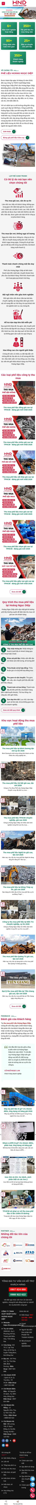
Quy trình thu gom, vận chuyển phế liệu (28, 1479)
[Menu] (3, 3)
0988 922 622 (18, 1294)
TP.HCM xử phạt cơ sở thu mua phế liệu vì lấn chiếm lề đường (18, 1212)
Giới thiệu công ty (10, 1458)
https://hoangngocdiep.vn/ (14, 1325)
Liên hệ (6, 1461)
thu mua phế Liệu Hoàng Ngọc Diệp (17, 1023)
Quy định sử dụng (28, 1467)
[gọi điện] (32, 1490)
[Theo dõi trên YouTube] (7, 1445)
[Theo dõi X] (10, 1440)
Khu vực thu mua (10, 1469)
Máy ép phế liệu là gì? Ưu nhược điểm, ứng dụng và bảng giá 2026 (18, 1110)
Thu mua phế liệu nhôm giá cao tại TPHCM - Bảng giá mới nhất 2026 (18, 443)
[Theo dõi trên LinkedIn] (3, 1445)
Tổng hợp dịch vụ (10, 1465)
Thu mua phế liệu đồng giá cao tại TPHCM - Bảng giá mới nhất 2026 (18, 409)
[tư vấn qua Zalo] (32, 1479)
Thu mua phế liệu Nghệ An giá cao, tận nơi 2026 (18, 853)
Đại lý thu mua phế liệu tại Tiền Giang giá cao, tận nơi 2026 (18, 992)
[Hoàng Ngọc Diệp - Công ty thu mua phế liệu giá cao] (20, 3)
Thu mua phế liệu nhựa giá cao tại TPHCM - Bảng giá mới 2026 (18, 548)
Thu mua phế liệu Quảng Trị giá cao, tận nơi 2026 (18, 958)
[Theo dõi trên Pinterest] (14, 1440)
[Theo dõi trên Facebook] (3, 1440)
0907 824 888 (18, 1289)
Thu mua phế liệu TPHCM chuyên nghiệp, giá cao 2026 (18, 819)
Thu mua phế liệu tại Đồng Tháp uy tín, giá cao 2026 (18, 888)
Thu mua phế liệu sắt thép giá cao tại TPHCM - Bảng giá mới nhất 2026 (18, 478)
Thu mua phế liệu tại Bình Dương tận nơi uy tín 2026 (18, 749)
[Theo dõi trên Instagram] (7, 1440)
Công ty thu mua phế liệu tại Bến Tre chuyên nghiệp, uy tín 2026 (18, 923)
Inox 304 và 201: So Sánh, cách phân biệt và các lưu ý (18, 1178)
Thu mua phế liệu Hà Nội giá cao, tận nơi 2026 (18, 784)
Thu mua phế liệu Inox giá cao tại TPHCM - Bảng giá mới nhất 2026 (18, 513)
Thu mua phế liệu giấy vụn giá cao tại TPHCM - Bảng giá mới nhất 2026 (18, 582)
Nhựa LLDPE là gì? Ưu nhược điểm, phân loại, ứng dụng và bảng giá (18, 1144)
